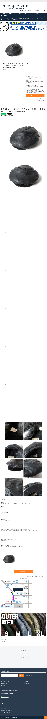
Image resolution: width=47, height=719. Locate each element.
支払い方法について (28, 13)
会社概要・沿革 (4, 13)
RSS (2, 708)
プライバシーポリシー (5, 712)
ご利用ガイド (20, 13)
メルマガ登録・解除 (5, 707)
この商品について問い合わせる (31, 576)
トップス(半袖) (18, 18)
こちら (33, 80)
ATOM (5, 708)
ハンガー (20, 19)
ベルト (41, 18)
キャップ (10, 19)
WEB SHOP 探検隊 (5, 697)
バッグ (37, 18)
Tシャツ (12, 18)
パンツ (2, 18)
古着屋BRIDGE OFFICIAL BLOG (7, 693)
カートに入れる (35, 95)
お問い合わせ (4, 15)
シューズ (7, 18)
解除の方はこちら (29, 675)
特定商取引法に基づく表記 (40, 100)
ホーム (2, 34)
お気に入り (6, 69)
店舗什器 (15, 19)
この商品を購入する (23, 571)
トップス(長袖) (26, 18)
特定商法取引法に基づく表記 (6, 710)
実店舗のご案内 (12, 13)
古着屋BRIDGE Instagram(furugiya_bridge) (9, 690)
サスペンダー (4, 19)
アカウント (43, 1)
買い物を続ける (41, 576)
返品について (42, 98)
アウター (33, 18)
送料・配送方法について (39, 13)
